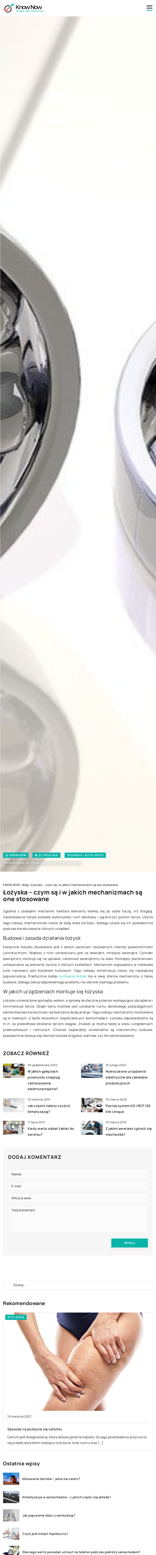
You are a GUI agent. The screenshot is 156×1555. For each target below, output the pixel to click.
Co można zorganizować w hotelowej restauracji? (48, 1429)
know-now (17, 855)
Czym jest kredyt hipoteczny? (45, 1534)
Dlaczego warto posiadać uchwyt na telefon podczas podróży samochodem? (81, 1552)
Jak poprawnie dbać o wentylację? (48, 1516)
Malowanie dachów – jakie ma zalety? (51, 1479)
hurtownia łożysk (72, 976)
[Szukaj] (8, 1285)
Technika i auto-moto (85, 855)
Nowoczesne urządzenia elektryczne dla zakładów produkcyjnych (127, 1077)
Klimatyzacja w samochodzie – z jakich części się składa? (66, 1497)
